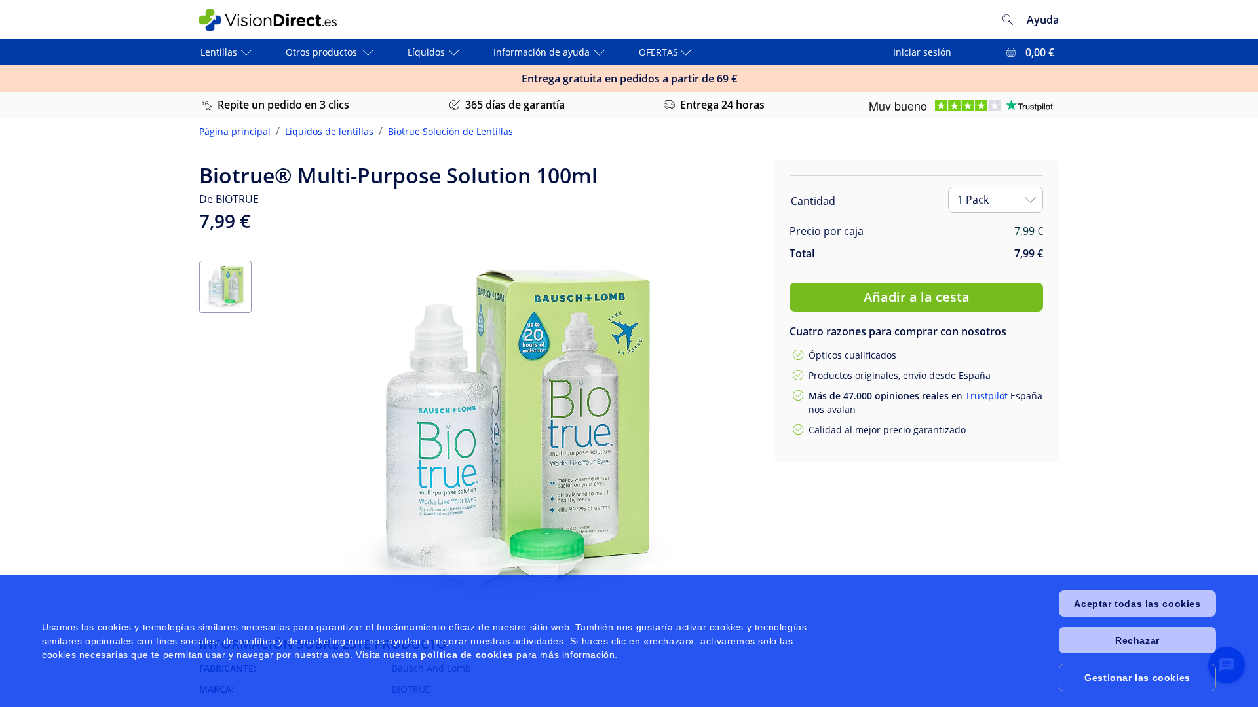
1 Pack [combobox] (973, 199)
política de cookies (467, 654)
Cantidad (813, 201)
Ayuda (1043, 19)
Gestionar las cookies (1137, 677)
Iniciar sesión (922, 52)
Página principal (235, 131)
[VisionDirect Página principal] (277, 20)
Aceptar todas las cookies (1137, 603)
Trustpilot (986, 396)
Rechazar (1137, 640)
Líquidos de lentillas (329, 131)
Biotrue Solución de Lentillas (450, 131)
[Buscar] (1008, 19)
